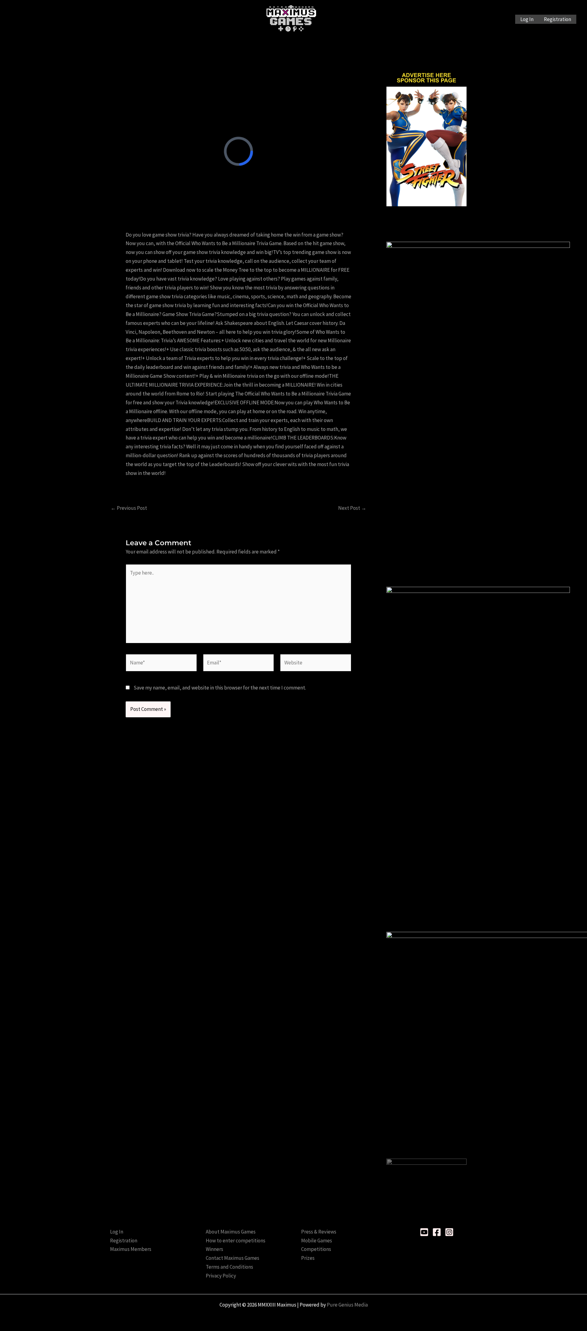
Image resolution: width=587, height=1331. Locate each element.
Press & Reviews (318, 1231)
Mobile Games (316, 1240)
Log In (526, 19)
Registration (557, 19)
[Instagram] (449, 1232)
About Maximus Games (231, 1231)
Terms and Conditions (229, 1266)
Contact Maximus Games (232, 1258)
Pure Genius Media (347, 1304)
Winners (214, 1249)
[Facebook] (436, 1232)
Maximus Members (130, 1249)
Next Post (352, 508)
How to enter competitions (235, 1240)
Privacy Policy (221, 1275)
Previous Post (129, 508)
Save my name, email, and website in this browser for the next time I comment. (220, 687)
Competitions (316, 1249)
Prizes (308, 1258)
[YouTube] (424, 1232)
